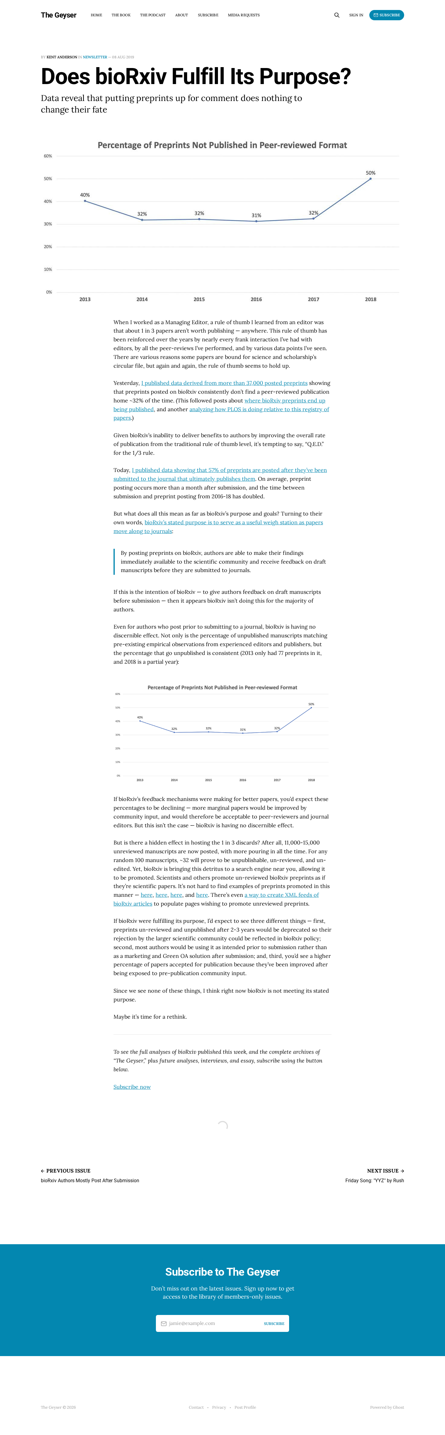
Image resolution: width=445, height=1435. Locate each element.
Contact (196, 1407)
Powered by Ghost (387, 1407)
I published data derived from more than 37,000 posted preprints (224, 382)
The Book (121, 15)
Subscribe (208, 15)
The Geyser (58, 15)
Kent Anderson (62, 57)
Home (96, 15)
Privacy (219, 1407)
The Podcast (153, 15)
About (181, 15)
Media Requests (244, 15)
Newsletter (95, 57)
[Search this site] (336, 15)
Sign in (356, 15)
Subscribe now (132, 1086)
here (147, 894)
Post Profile (245, 1407)
